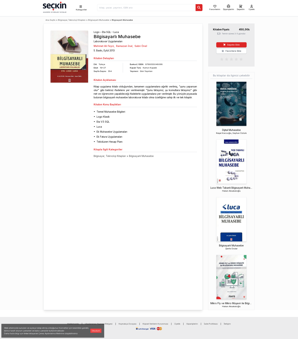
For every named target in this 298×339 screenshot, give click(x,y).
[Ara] (199, 7)
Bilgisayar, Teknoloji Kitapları (72, 20)
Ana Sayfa (50, 20)
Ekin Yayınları (146, 71)
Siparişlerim (192, 324)
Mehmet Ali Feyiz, (104, 45)
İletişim (227, 324)
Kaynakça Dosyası (127, 324)
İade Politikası (211, 324)
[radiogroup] (231, 59)
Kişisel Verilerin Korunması (155, 324)
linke (26, 333)
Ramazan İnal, (124, 45)
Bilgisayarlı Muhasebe (98, 20)
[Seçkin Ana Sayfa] (54, 7)
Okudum (96, 331)
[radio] (221, 59)
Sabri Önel (141, 45)
